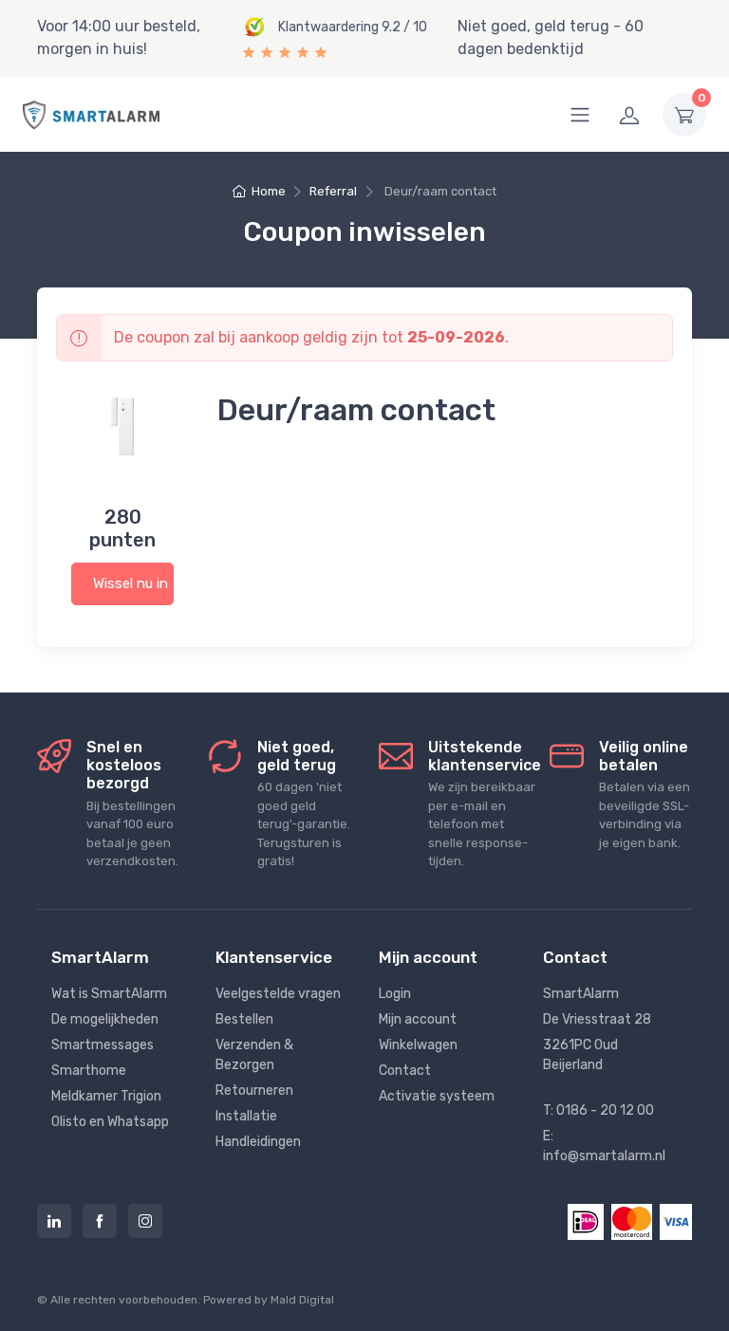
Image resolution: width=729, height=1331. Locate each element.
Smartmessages (102, 1045)
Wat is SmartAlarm (109, 994)
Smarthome (88, 1071)
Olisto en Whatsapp (110, 1122)
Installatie (246, 1116)
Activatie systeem (437, 1096)
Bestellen (244, 1019)
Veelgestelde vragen (278, 994)
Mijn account (418, 1019)
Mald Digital (302, 1299)
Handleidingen (258, 1142)
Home (268, 191)
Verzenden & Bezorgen (254, 1055)
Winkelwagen (418, 1045)
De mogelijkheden (105, 1019)
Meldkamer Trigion (106, 1096)
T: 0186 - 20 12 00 (598, 1110)
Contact (405, 1071)
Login (395, 994)
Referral (333, 191)
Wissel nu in (130, 583)
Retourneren (254, 1090)
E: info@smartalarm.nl (604, 1146)
